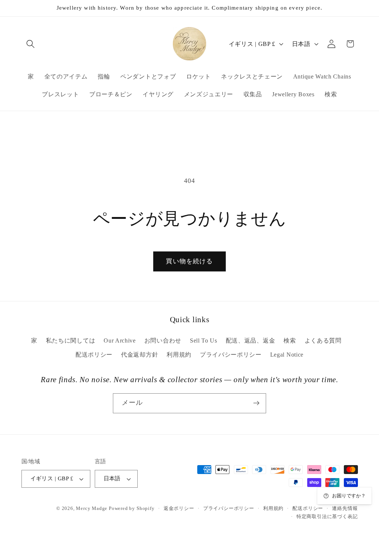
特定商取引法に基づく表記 (327, 516)
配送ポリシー (94, 354)
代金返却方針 (139, 354)
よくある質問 (323, 340)
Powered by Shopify (132, 508)
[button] (30, 43)
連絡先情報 (345, 508)
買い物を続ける (189, 261)
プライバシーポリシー (231, 354)
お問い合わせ (162, 340)
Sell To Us (203, 340)
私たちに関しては (70, 340)
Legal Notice (286, 354)
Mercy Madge (92, 508)
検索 (290, 340)
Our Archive (120, 340)
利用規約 (179, 354)
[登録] (256, 403)
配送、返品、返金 (250, 340)
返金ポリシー (179, 508)
